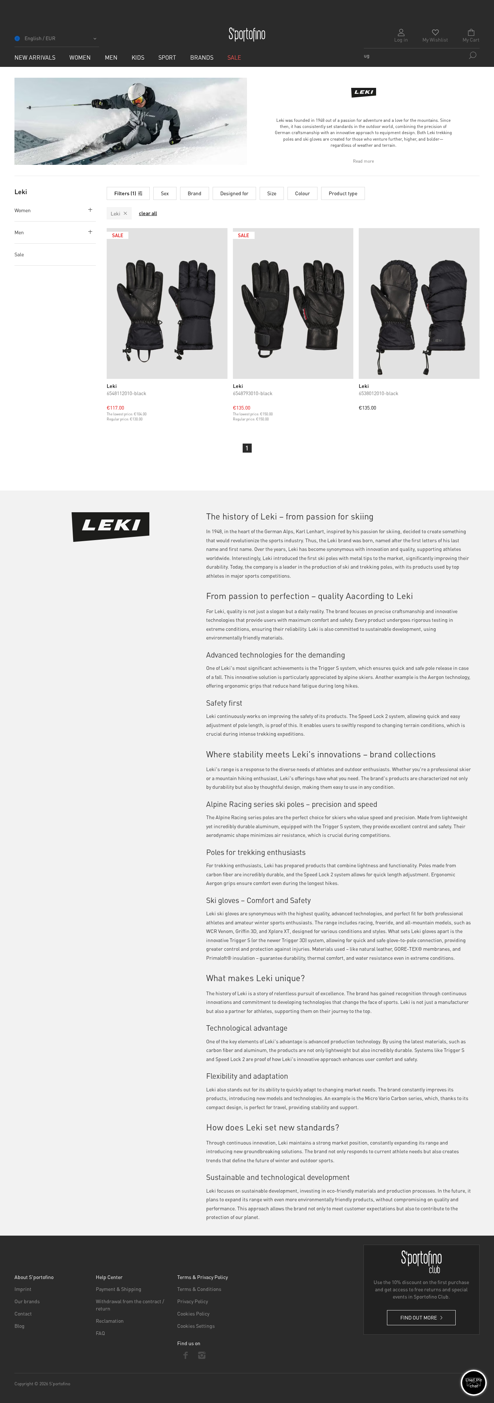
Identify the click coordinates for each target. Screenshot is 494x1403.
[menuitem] (35, 57)
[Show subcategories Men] (88, 231)
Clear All (148, 213)
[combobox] (422, 55)
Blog (19, 1325)
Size (271, 193)
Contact (23, 1313)
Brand (194, 193)
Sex (165, 193)
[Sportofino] (247, 34)
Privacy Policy (192, 1301)
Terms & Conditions (199, 1289)
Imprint (22, 1289)
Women (22, 210)
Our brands (27, 1301)
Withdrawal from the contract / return (130, 1305)
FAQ (100, 1333)
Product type (343, 193)
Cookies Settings (196, 1325)
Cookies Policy (193, 1313)
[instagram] (201, 1355)
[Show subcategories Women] (88, 209)
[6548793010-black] (293, 303)
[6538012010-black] (419, 303)
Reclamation (110, 1320)
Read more (363, 161)
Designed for (234, 193)
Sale (19, 254)
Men (19, 232)
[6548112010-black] (167, 303)
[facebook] (185, 1355)
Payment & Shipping (118, 1289)
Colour (302, 193)
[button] (56, 40)
